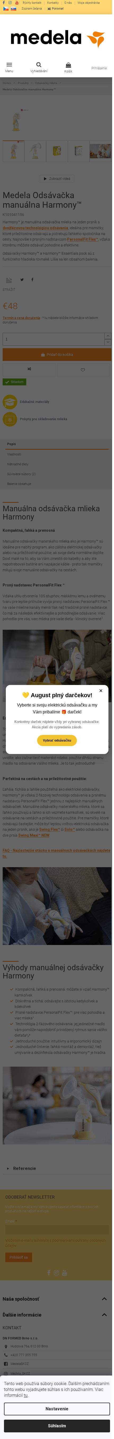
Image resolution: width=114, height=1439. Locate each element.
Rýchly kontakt (32, 3)
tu (26, 1395)
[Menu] (9, 68)
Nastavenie (57, 1408)
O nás (68, 3)
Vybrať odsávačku (57, 740)
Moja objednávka (89, 3)
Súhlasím (57, 1425)
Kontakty (53, 3)
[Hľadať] (38, 68)
